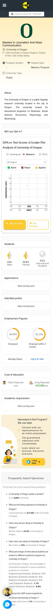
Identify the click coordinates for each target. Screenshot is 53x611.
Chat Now (34, 461)
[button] (4, 5)
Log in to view (37, 358)
